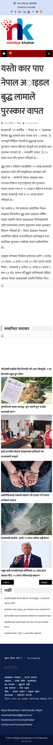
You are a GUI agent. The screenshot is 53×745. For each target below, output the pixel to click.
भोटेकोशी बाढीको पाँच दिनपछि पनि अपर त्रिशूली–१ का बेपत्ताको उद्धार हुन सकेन (26, 601)
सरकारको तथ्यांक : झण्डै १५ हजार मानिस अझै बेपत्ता (25, 538)
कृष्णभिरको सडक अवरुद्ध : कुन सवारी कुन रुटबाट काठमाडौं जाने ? (27, 609)
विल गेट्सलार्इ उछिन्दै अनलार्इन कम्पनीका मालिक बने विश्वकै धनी (9, 582)
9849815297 (26, 741)
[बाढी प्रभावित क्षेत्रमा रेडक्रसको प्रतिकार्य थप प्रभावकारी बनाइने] (26, 432)
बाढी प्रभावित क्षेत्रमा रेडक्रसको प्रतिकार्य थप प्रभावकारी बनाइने (27, 615)
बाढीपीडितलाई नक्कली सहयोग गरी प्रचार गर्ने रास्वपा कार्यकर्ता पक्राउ (26, 624)
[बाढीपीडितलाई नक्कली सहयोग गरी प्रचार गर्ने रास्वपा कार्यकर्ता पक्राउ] (26, 476)
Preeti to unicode (26, 7)
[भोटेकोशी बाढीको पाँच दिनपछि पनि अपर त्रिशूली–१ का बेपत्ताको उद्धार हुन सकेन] (26, 350)
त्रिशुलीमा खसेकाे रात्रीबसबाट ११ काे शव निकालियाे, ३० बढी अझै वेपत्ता (47, 582)
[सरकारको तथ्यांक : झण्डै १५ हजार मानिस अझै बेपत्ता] (26, 519)
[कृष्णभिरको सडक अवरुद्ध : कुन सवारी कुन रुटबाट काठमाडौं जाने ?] (26, 390)
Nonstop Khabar (31, 123)
